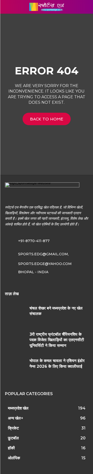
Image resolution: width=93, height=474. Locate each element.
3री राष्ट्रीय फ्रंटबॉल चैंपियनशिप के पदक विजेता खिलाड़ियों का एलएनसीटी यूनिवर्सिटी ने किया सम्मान (57, 340)
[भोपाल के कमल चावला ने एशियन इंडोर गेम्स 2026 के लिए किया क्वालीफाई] (15, 366)
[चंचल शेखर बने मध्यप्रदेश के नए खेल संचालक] (15, 314)
